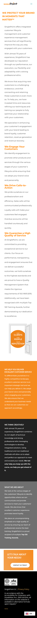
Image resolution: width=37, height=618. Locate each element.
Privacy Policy (23, 589)
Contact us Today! (20, 565)
